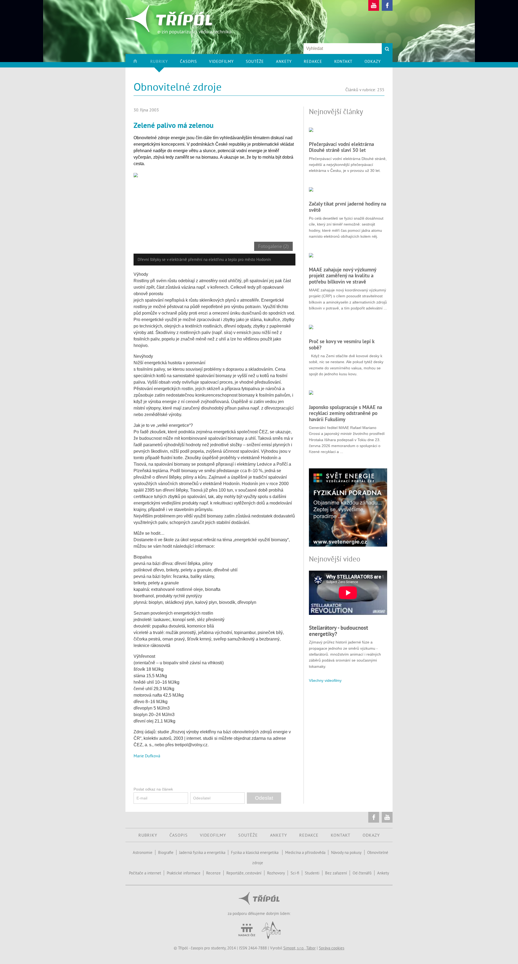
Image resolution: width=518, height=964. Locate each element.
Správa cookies (331, 948)
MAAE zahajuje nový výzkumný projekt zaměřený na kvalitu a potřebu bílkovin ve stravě (342, 275)
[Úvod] (141, 63)
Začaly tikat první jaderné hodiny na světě (347, 206)
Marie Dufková (147, 755)
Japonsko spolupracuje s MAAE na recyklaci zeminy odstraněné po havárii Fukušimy (345, 413)
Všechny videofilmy (325, 680)
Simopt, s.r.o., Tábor (299, 948)
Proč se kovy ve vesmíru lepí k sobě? (341, 344)
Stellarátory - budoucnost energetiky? (338, 630)
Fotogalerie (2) (273, 246)
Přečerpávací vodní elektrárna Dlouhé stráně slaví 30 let (341, 147)
